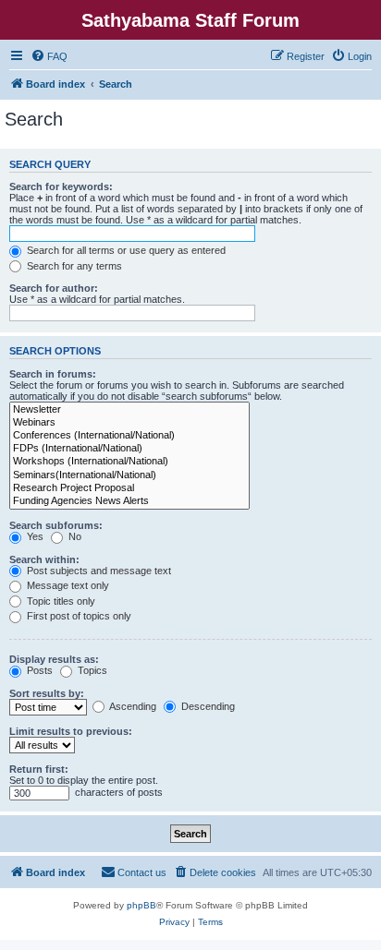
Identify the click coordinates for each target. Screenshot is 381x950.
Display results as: (54, 659)
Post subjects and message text (97, 570)
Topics (91, 670)
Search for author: (53, 288)
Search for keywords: (61, 186)
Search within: (44, 559)
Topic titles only (59, 601)
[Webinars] (129, 422)
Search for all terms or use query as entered (125, 250)
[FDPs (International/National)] (129, 448)
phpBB (141, 905)
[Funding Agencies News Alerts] (129, 501)
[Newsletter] (129, 409)
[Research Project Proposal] (129, 488)
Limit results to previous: (70, 731)
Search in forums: (52, 373)
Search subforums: (56, 525)
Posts (38, 670)
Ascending (131, 706)
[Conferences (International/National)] (129, 435)
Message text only (66, 585)
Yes (33, 536)
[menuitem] (49, 56)
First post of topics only (77, 615)
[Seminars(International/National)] (129, 475)
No (73, 536)
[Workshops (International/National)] (129, 461)
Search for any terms (73, 265)
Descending (206, 706)
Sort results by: (46, 693)
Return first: (38, 769)
